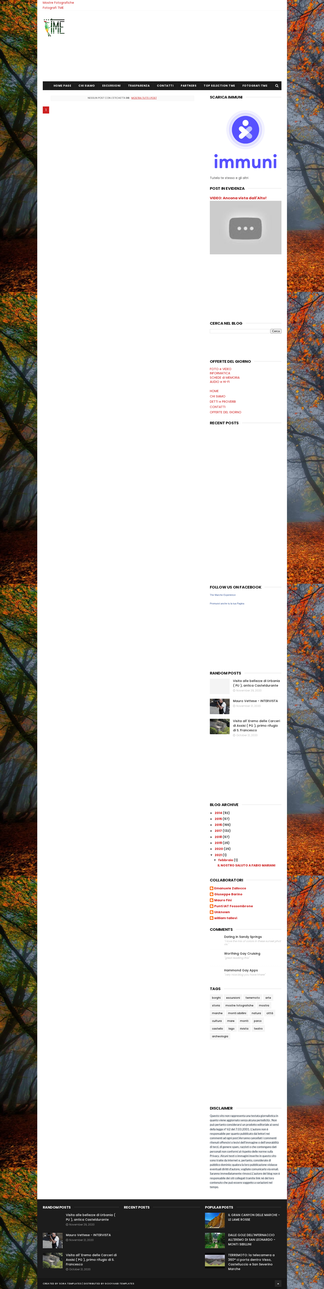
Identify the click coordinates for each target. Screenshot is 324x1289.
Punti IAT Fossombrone (233, 906)
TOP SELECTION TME (219, 86)
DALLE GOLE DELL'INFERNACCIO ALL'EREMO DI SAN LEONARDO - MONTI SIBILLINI (251, 1239)
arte (268, 998)
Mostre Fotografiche (58, 2)
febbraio (226, 860)
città (269, 1013)
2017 (219, 831)
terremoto (253, 998)
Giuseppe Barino (228, 894)
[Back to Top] (278, 1283)
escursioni (233, 998)
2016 (219, 825)
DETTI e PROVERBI (223, 401)
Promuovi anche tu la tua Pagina (227, 603)
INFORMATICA (220, 373)
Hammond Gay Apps (241, 970)
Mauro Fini (223, 900)
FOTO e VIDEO (220, 369)
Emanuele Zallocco (230, 888)
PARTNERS (188, 86)
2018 (219, 837)
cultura (217, 1021)
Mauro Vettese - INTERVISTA (255, 701)
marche (217, 1013)
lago (232, 1028)
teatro (258, 1028)
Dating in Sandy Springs (243, 937)
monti (244, 1021)
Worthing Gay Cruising (242, 954)
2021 (219, 855)
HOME (214, 391)
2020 (219, 849)
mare (231, 1021)
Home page (62, 86)
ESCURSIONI (111, 86)
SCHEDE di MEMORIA (225, 377)
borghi (216, 998)
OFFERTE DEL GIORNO (225, 412)
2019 (219, 843)
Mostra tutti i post (144, 98)
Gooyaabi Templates (119, 1283)
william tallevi (225, 918)
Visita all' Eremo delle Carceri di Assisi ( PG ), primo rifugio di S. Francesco (256, 725)
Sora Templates (70, 1283)
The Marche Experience (223, 595)
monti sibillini (237, 1013)
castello (217, 1028)
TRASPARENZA (139, 86)
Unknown (222, 912)
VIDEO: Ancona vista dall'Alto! (238, 198)
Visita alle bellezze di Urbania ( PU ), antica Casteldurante (256, 683)
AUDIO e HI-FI (220, 382)
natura (256, 1013)
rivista (244, 1028)
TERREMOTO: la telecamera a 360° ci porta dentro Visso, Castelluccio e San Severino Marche (251, 1262)
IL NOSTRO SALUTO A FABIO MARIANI (246, 865)
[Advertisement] (201, 46)
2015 (219, 819)
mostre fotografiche (239, 1005)
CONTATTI (165, 86)
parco (258, 1021)
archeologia (220, 1036)
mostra (264, 1005)
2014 (219, 813)
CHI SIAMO (86, 86)
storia (216, 1005)
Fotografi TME (53, 8)
